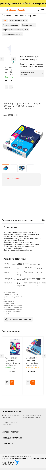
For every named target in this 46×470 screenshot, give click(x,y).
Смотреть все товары (27, 73)
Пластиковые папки (18, 20)
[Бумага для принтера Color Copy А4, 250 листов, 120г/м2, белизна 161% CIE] (33, 347)
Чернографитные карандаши (15, 29)
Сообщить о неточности (20, 319)
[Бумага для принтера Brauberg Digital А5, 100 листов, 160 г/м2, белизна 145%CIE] (12, 347)
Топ (4, 20)
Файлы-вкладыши (10, 25)
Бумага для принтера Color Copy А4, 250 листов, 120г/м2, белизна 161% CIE (33, 365)
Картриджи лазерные (12, 34)
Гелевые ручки (28, 25)
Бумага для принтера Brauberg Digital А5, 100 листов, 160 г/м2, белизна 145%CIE (12, 365)
